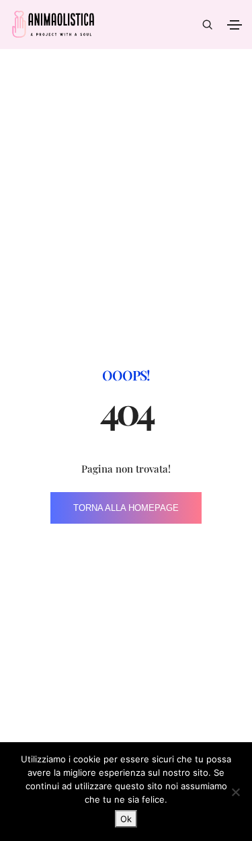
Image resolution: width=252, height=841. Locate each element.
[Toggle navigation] (234, 25)
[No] (235, 792)
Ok (126, 818)
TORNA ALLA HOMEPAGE (126, 508)
